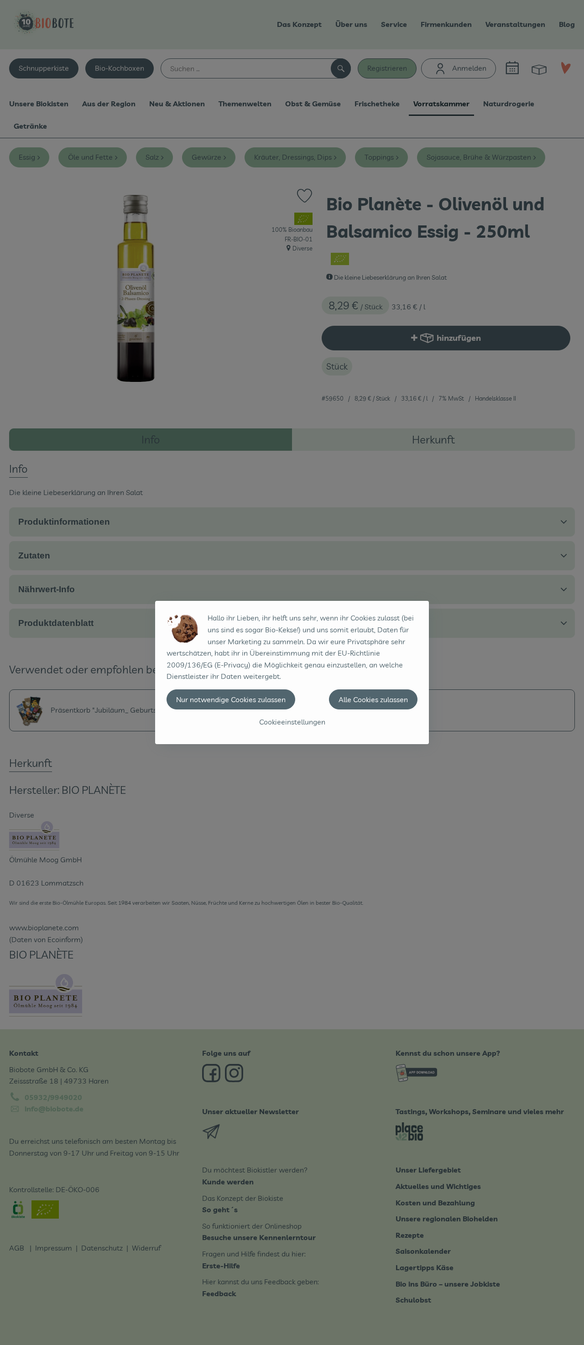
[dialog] (292, 672)
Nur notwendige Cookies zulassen (231, 699)
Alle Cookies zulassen (373, 699)
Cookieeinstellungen (292, 721)
